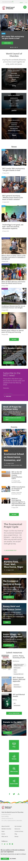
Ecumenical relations (14, 75)
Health (14, 102)
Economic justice (14, 106)
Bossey (16, 836)
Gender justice (14, 98)
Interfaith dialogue (14, 126)
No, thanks (13, 858)
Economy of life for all (18, 674)
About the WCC (6, 826)
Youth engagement (14, 77)
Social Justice (14, 104)
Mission (14, 79)
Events (3, 834)
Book (7, 622)
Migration (14, 124)
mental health (17, 705)
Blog (16, 834)
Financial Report (17, 686)
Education (14, 73)
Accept (5, 858)
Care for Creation (14, 100)
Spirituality (14, 81)
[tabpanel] (14, 30)
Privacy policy (6, 388)
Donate (7, 732)
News (3, 831)
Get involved (18, 826)
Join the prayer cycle (11, 550)
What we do (5, 836)
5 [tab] (17, 47)
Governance (16, 684)
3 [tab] (14, 47)
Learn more (7, 43)
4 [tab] (15, 47)
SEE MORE (14, 339)
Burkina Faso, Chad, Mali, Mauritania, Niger (13, 564)
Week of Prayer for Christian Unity (13, 418)
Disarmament (14, 123)
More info (3, 856)
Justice (15, 669)
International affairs (14, 130)
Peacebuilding (14, 128)
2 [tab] (12, 47)
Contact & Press (19, 831)
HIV (14, 703)
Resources (17, 829)
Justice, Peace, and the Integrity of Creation (19, 665)
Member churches (6, 829)
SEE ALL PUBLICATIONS (14, 713)
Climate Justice (17, 667)
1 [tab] (11, 47)
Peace (15, 671)
